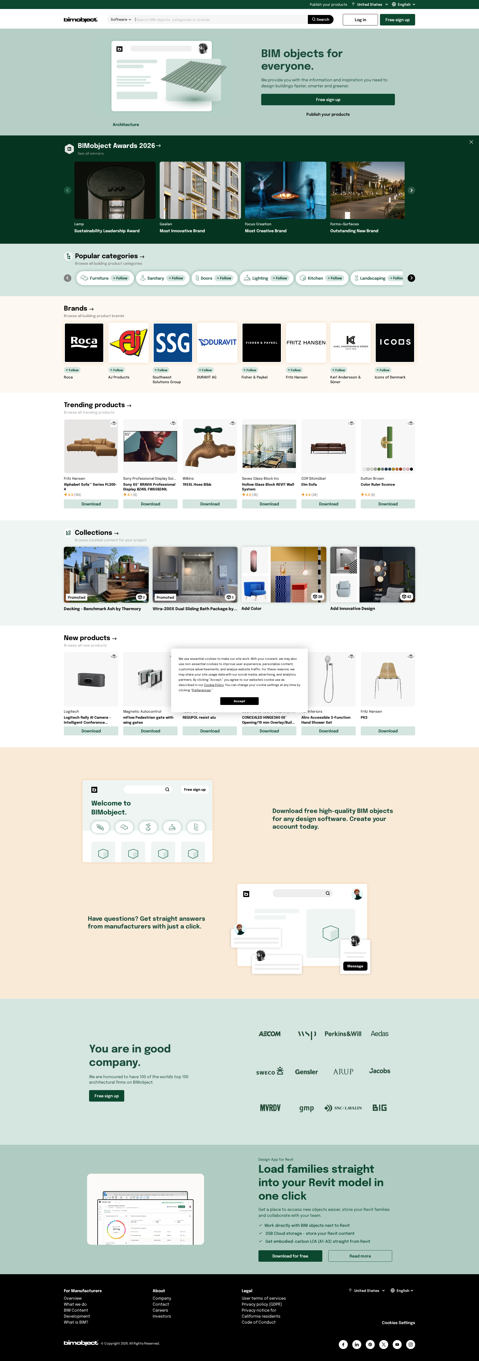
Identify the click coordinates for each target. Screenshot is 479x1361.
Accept (239, 701)
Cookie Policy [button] (214, 684)
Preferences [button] (201, 690)
